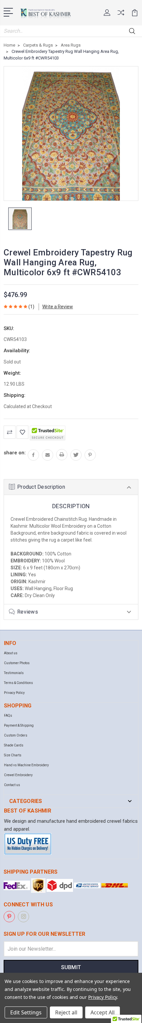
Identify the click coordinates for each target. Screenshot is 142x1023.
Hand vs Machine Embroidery (26, 765)
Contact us (12, 785)
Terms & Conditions (18, 683)
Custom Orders (15, 735)
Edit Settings (26, 1012)
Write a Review (57, 306)
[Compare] (120, 14)
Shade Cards (13, 745)
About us (11, 653)
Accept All (102, 1012)
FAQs (8, 715)
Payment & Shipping (19, 725)
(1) (31, 306)
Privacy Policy (14, 693)
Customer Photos (17, 663)
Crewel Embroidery (18, 775)
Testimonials (14, 673)
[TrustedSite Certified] (47, 433)
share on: (15, 453)
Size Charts (12, 755)
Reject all (66, 1012)
